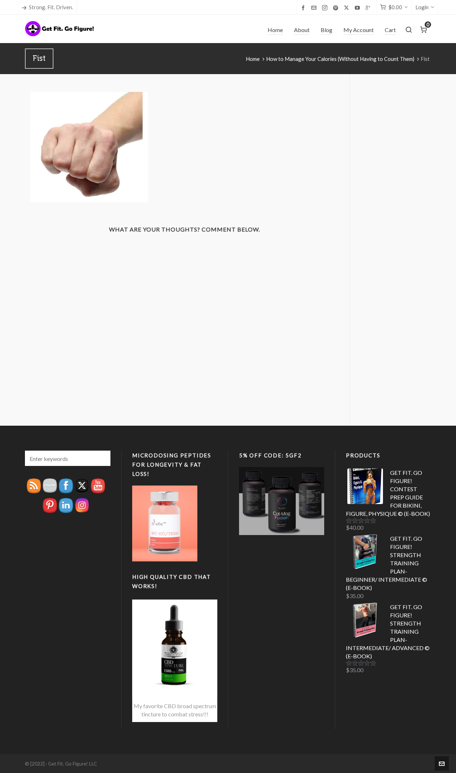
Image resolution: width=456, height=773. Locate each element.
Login (422, 7)
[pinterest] (336, 7)
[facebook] (304, 7)
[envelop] (314, 7)
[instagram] (326, 8)
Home (253, 59)
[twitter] (347, 8)
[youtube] (358, 7)
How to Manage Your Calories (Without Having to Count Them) (340, 59)
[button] (101, 458)
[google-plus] (369, 7)
